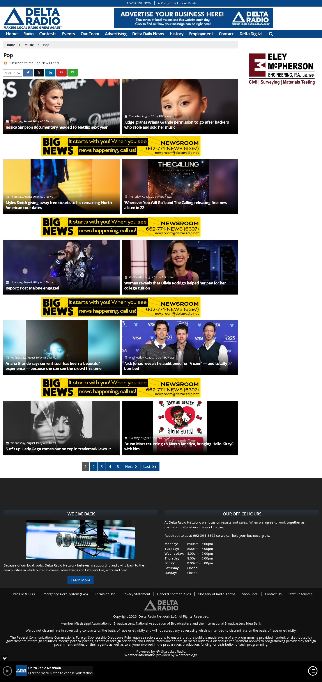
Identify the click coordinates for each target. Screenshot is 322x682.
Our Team (90, 34)
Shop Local (250, 594)
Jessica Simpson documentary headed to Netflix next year (56, 127)
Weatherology (186, 655)
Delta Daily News (148, 34)
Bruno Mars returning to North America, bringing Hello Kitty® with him (179, 446)
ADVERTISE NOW (138, 3)
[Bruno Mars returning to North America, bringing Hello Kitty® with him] (180, 428)
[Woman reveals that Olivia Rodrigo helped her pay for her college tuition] (180, 267)
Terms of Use (105, 594)
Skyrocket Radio (172, 651)
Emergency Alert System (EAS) (65, 594)
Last (147, 466)
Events (68, 34)
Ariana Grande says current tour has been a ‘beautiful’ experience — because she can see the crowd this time (53, 366)
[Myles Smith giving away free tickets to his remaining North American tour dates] (61, 186)
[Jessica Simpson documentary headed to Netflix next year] (61, 106)
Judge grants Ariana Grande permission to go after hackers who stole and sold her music (176, 124)
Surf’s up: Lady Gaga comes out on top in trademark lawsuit (58, 448)
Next (129, 466)
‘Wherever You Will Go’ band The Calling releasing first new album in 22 (175, 205)
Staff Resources (300, 594)
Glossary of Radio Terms (216, 594)
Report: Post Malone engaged (32, 288)
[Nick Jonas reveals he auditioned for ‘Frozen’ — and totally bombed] (180, 347)
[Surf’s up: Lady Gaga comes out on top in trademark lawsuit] (61, 428)
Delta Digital (250, 34)
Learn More (80, 580)
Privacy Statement (136, 594)
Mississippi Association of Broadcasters (104, 623)
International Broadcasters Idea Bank (233, 623)
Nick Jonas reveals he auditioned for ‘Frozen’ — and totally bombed (175, 366)
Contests (47, 34)
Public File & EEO (22, 594)
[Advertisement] (193, 18)
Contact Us (273, 594)
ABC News (46, 121)
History (176, 34)
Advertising (115, 34)
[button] (271, 34)
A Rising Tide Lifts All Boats (177, 3)
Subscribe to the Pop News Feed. (34, 63)
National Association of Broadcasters (163, 623)
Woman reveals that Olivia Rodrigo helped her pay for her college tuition (175, 285)
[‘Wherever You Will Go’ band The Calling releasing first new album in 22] (180, 186)
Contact (226, 34)
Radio (28, 34)
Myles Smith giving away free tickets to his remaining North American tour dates (58, 205)
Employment (201, 34)
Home (12, 34)
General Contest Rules (174, 594)
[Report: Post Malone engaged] (61, 267)
